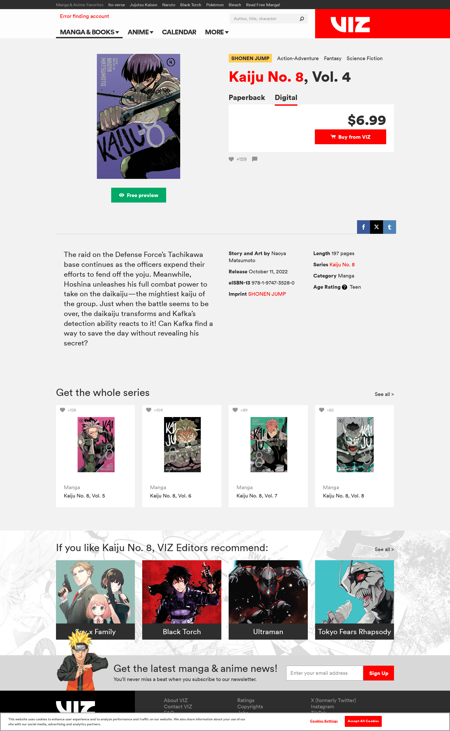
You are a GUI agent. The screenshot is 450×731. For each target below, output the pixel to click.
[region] (225, 722)
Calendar (179, 32)
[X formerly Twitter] (376, 227)
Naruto (168, 4)
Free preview (142, 195)
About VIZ (176, 700)
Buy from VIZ (354, 136)
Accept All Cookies (363, 721)
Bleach (235, 4)
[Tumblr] (389, 227)
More (215, 32)
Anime (139, 32)
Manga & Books (88, 32)
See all (384, 394)
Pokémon (215, 4)
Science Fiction (365, 58)
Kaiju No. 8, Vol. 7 (256, 496)
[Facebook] (363, 227)
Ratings (245, 700)
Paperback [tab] (247, 97)
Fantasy (332, 58)
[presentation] (95, 444)
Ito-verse (116, 4)
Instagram (322, 706)
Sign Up (378, 673)
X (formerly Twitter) (333, 700)
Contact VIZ (178, 706)
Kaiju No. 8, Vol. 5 (84, 496)
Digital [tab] (286, 97)
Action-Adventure (298, 58)
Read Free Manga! (263, 4)
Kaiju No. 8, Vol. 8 (343, 496)
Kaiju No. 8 (266, 76)
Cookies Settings (324, 721)
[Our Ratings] (344, 287)
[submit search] (303, 18)
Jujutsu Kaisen (143, 4)
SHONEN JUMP (250, 58)
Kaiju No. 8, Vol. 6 (170, 496)
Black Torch (190, 4)
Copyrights (250, 706)
